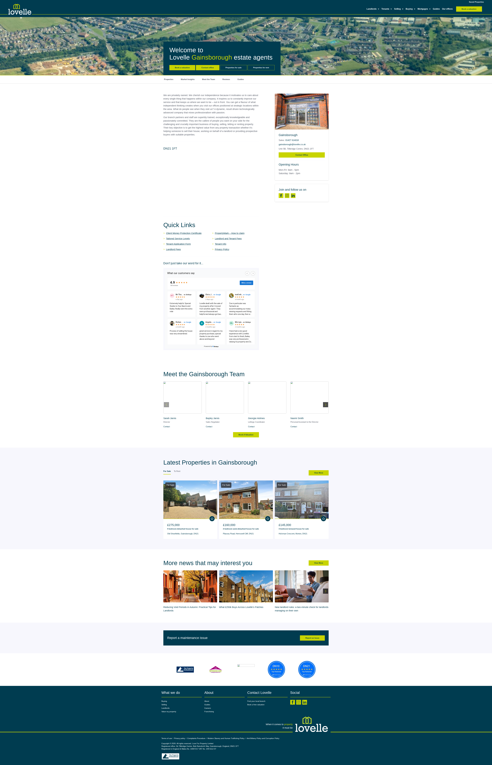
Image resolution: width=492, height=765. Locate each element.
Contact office (207, 68)
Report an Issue (312, 638)
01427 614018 (292, 140)
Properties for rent (261, 68)
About (206, 701)
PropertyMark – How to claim (229, 233)
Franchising (209, 712)
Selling (397, 9)
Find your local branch (256, 701)
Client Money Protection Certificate (184, 233)
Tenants (385, 9)
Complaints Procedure (196, 738)
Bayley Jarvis (170, 418)
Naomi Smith (254, 418)
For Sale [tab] (167, 471)
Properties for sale (233, 68)
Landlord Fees (173, 249)
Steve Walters (297, 418)
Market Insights (188, 79)
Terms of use (166, 738)
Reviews (226, 79)
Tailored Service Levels (178, 238)
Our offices (447, 9)
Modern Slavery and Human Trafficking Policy (226, 738)
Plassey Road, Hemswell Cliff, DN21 (238, 534)
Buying (409, 9)
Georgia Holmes (214, 418)
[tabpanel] (246, 509)
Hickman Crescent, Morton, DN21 (293, 534)
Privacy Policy (222, 249)
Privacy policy (179, 738)
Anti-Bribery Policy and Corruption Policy (263, 738)
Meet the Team (208, 79)
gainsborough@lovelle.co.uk (292, 144)
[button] (211, 179)
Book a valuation (182, 68)
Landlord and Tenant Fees (228, 238)
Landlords (372, 9)
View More (318, 473)
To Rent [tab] (177, 471)
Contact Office (301, 155)
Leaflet (256, 210)
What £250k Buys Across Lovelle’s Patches (185, 607)
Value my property (168, 712)
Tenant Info (220, 244)
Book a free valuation (255, 705)
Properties (168, 79)
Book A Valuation (246, 435)
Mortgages (423, 9)
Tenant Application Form (178, 244)
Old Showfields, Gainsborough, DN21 (182, 534)
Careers (207, 708)
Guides (436, 9)
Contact (166, 426)
